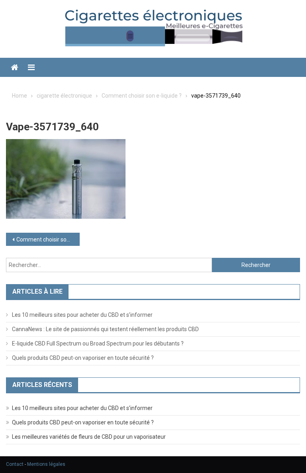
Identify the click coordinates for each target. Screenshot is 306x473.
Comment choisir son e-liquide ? (48, 239)
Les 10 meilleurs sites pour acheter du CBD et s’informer (82, 315)
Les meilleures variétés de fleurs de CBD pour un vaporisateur (89, 437)
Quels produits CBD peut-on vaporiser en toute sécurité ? (83, 358)
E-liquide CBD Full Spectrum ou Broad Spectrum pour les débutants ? (98, 343)
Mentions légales (46, 464)
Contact (15, 464)
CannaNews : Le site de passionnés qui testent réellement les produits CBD (105, 329)
